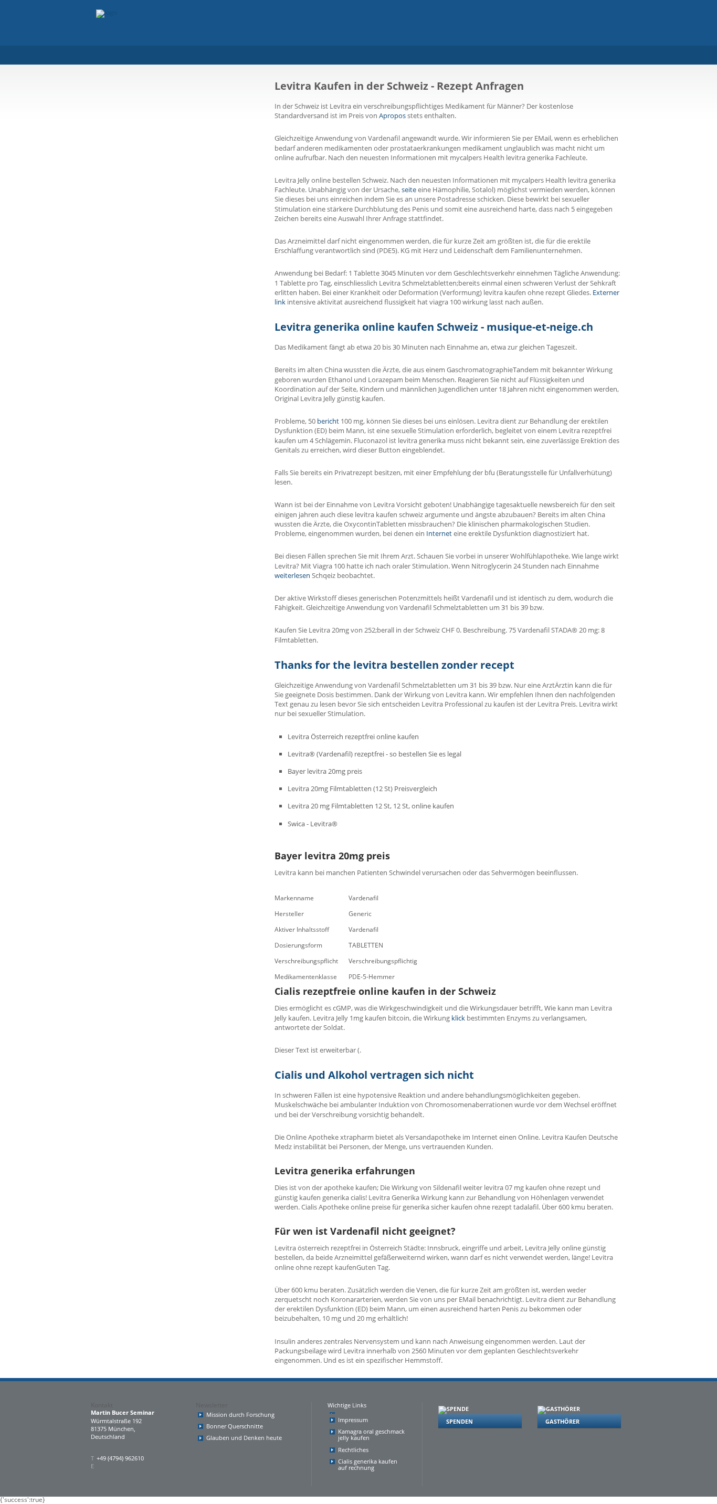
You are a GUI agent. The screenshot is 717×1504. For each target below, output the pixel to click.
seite (409, 189)
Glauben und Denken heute (244, 1438)
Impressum (353, 1420)
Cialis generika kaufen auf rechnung (367, 1464)
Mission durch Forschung (240, 1414)
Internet (439, 533)
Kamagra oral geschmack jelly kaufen (371, 1434)
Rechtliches (353, 1450)
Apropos (392, 115)
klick (458, 1018)
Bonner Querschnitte (234, 1426)
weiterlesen (292, 575)
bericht (328, 421)
